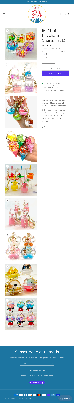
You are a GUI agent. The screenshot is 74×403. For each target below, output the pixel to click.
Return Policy (48, 376)
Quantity (44, 57)
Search (23, 376)
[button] (4, 14)
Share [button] (46, 127)
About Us (39, 376)
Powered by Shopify (26, 398)
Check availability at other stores (54, 90)
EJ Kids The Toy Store (15, 398)
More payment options (55, 78)
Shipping (44, 48)
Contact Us (31, 376)
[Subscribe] (52, 363)
